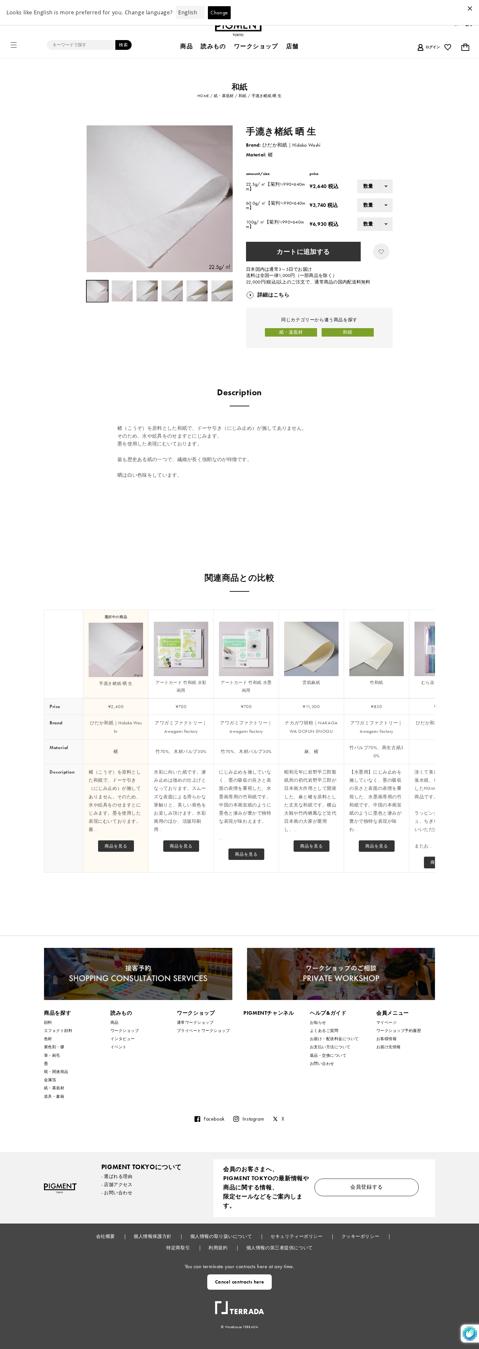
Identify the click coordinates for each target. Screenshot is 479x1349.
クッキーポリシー (361, 1236)
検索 (123, 44)
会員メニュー (392, 1012)
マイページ (386, 1022)
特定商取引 (178, 1248)
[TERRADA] (239, 1305)
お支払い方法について (330, 1047)
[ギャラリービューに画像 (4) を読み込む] (172, 291)
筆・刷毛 (52, 1055)
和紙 (347, 332)
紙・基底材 (291, 332)
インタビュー (122, 1038)
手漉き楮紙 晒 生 (115, 683)
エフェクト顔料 (58, 1030)
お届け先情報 (388, 1047)
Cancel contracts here (239, 1282)
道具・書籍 (54, 1096)
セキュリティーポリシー (297, 1236)
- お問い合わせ (117, 1193)
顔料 (48, 1022)
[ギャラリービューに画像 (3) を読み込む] (147, 291)
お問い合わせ (322, 1063)
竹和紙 (376, 682)
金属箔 (50, 1079)
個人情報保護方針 (153, 1236)
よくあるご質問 (324, 1030)
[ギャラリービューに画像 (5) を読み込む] (197, 291)
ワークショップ (124, 1030)
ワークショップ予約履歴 (398, 1030)
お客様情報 (386, 1038)
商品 (114, 1022)
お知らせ (318, 1022)
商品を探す (57, 1012)
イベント (118, 1047)
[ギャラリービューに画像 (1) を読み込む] (97, 291)
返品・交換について (328, 1055)
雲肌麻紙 (311, 682)
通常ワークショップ (195, 1022)
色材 (48, 1038)
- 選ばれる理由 (117, 1176)
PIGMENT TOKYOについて (141, 1167)
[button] (14, 45)
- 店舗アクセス (117, 1184)
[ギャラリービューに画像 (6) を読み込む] (222, 291)
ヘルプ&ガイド (328, 1012)
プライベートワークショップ (203, 1030)
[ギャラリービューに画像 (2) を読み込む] (122, 291)
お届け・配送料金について (334, 1038)
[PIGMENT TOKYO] (60, 1188)
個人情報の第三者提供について (279, 1248)
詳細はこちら (273, 294)
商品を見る (116, 846)
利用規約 (219, 1248)
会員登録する (366, 1186)
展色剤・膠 (54, 1047)
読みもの (121, 1012)
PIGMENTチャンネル (268, 1012)
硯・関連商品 (56, 1071)
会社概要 (106, 1236)
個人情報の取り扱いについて (221, 1236)
